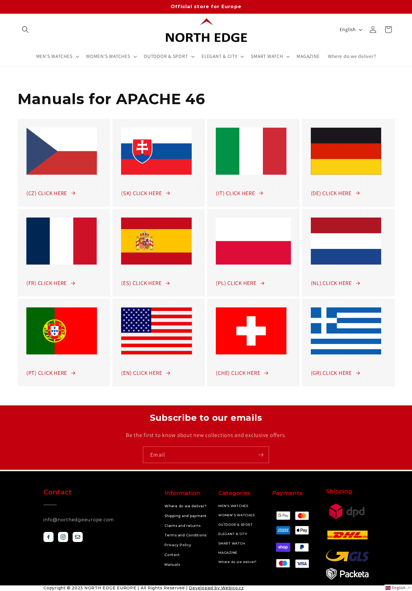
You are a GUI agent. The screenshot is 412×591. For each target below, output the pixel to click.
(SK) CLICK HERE (141, 193)
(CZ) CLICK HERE (46, 193)
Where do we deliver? (186, 506)
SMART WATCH (231, 543)
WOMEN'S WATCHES (236, 515)
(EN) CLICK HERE (141, 373)
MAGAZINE (227, 553)
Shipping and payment (186, 516)
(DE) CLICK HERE (331, 193)
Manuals (172, 564)
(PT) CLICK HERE (46, 373)
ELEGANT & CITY (232, 534)
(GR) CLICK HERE (331, 373)
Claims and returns (183, 526)
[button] (25, 29)
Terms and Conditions (186, 535)
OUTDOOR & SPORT (235, 525)
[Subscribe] (261, 455)
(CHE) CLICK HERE (238, 373)
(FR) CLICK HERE (46, 283)
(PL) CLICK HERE (236, 283)
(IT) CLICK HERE (235, 193)
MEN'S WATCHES (233, 506)
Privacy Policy (178, 545)
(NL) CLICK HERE (331, 283)
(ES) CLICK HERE (141, 283)
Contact (172, 555)
